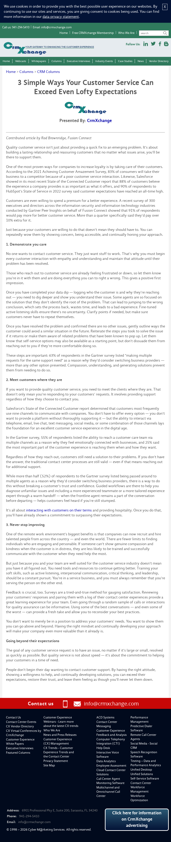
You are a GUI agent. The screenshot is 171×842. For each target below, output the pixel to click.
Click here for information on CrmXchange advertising (136, 819)
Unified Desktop (141, 770)
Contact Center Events (21, 722)
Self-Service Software (144, 778)
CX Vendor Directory (20, 726)
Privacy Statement (55, 761)
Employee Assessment (111, 766)
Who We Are (126, 33)
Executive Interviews (78, 61)
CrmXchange (99, 120)
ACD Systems (105, 717)
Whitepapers (38, 61)
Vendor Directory (159, 61)
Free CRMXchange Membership (93, 33)
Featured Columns (18, 753)
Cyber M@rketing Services (46, 830)
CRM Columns (48, 72)
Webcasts (20, 61)
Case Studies (125, 61)
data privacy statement (61, 16)
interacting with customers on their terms (59, 510)
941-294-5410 (20, 27)
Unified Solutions (141, 774)
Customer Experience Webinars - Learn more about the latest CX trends (60, 722)
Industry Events (104, 61)
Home (63, 33)
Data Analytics (106, 761)
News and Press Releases (60, 735)
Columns (56, 61)
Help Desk (103, 748)
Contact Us (13, 717)
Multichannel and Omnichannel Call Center (108, 792)
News (141, 61)
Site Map (49, 765)
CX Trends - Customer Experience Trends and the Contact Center (58, 752)
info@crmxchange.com (56, 27)
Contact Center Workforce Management (140, 787)
